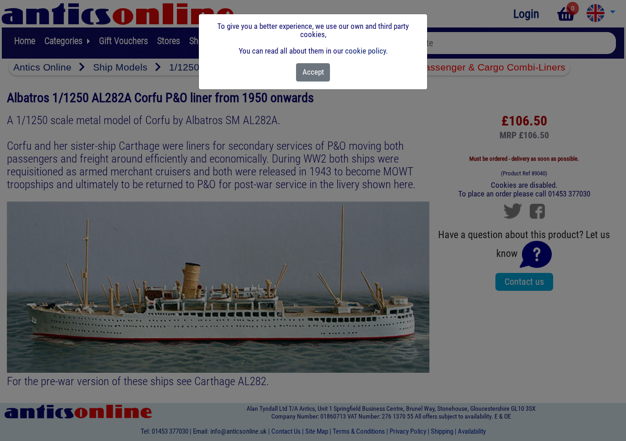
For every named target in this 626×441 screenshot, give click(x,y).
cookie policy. (366, 50)
